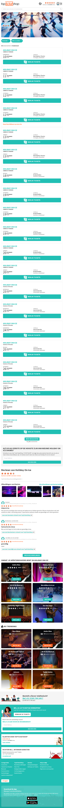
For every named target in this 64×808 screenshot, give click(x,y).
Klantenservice (44, 765)
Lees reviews (6, 742)
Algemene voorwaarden (47, 769)
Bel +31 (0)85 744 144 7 (33, 698)
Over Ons (16, 767)
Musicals (3, 769)
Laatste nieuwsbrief (7, 775)
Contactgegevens (19, 771)
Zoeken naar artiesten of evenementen (12, 9)
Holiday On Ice (10, 22)
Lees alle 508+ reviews (26, 26)
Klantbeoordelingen (20, 765)
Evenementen (5, 771)
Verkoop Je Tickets (33, 767)
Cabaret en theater (6, 767)
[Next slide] (59, 491)
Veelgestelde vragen (20, 769)
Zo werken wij (6, 756)
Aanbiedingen (5, 773)
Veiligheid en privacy (46, 767)
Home (4, 22)
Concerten (4, 765)
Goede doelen (18, 773)
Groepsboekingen (33, 765)
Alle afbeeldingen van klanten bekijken (51, 484)
